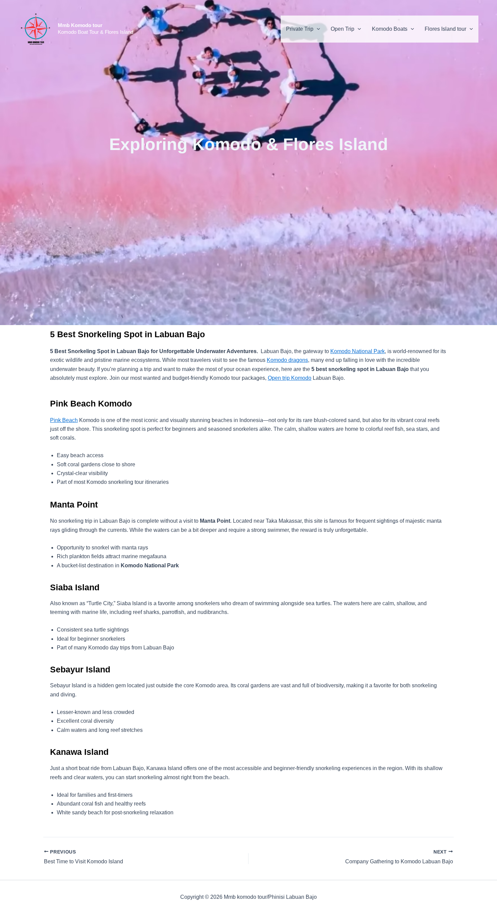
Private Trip (299, 29)
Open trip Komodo (289, 378)
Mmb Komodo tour (80, 25)
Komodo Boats (389, 29)
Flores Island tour (445, 29)
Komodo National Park (357, 351)
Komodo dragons (287, 360)
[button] (316, 29)
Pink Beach (64, 420)
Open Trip (342, 29)
